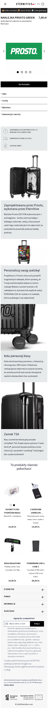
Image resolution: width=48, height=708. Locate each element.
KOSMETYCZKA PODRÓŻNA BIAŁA (12, 511)
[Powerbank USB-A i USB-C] (36, 544)
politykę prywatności (12, 663)
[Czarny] (14, 505)
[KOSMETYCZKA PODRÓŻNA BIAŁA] (12, 490)
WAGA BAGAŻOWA (12, 563)
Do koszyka (24, 84)
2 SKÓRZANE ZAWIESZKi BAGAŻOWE (35, 511)
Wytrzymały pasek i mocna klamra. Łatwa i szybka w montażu (35, 519)
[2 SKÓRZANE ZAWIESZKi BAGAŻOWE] (36, 490)
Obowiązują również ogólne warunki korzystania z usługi (24, 668)
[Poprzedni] (4, 51)
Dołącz (37, 623)
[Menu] (5, 4)
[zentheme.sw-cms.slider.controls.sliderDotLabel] (18, 72)
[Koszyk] (43, 4)
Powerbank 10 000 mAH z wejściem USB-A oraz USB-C (35, 573)
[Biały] (11, 505)
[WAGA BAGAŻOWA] (12, 544)
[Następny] (44, 51)
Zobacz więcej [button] (9, 685)
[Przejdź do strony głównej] (24, 4)
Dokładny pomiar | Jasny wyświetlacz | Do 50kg (12, 568)
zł (38, 4)
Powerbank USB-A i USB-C (36, 565)
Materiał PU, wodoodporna (12, 516)
